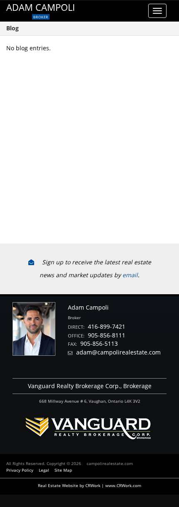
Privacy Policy (19, 470)
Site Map (63, 470)
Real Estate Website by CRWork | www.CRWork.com (89, 485)
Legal (44, 470)
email (130, 275)
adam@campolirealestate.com (118, 352)
